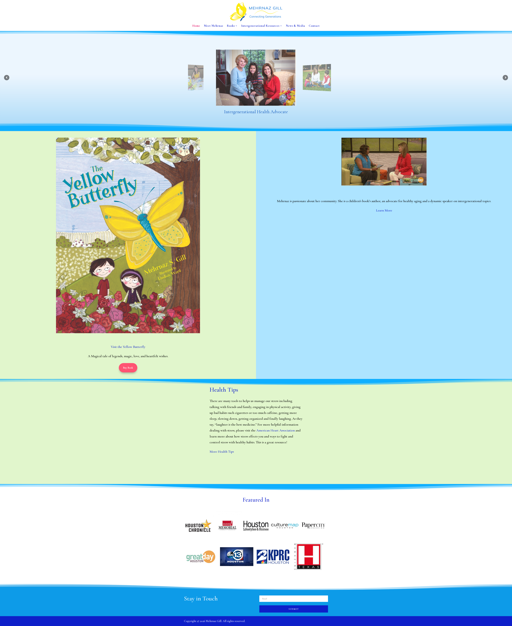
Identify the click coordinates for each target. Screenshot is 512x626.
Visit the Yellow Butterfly (128, 347)
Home (196, 26)
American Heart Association (275, 430)
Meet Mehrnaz (213, 26)
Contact (314, 26)
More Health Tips (222, 451)
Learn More (384, 210)
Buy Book (128, 367)
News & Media (295, 26)
